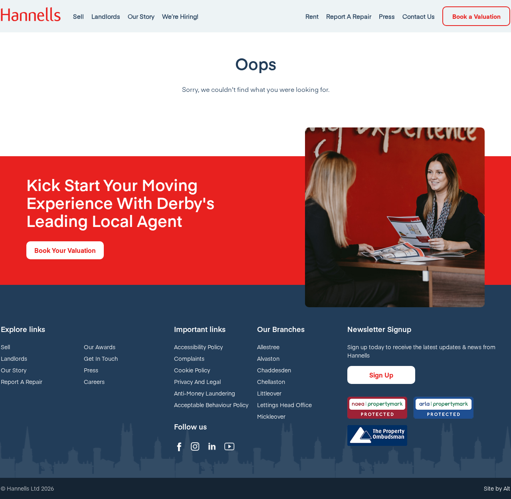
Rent (312, 16)
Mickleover (271, 416)
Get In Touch (101, 358)
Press (387, 16)
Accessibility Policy (198, 347)
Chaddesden (274, 370)
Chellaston (271, 382)
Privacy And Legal (197, 382)
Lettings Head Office (284, 405)
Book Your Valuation (65, 250)
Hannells (31, 16)
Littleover (269, 393)
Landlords (105, 16)
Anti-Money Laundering (204, 393)
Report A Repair (348, 16)
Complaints (189, 358)
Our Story (141, 16)
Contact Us (418, 16)
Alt (506, 488)
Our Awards (99, 347)
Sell (78, 16)
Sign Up (381, 374)
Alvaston (268, 358)
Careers (94, 382)
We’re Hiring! (180, 16)
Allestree (268, 347)
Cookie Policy (192, 370)
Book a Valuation (476, 16)
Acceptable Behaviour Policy (211, 405)
